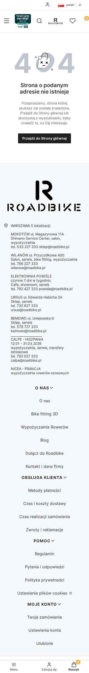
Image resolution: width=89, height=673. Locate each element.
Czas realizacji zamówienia (44, 516)
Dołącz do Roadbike (44, 453)
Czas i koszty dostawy (44, 503)
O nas (44, 400)
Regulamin (44, 553)
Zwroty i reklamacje (44, 529)
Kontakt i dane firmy (45, 466)
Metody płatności (44, 490)
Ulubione (44, 643)
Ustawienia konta (44, 630)
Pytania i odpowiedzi (44, 566)
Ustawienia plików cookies (42, 593)
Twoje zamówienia (44, 617)
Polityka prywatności (44, 579)
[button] (6, 21)
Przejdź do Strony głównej (44, 138)
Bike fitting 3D (44, 413)
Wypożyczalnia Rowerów (44, 426)
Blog (44, 440)
